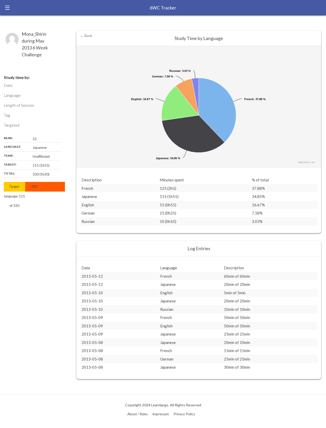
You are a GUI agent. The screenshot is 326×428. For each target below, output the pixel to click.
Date (8, 85)
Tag (7, 115)
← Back (86, 36)
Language (12, 95)
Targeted (11, 125)
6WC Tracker (163, 7)
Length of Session (19, 105)
